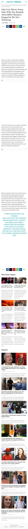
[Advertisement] (14, 45)
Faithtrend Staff (4, 441)
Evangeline (3, 371)
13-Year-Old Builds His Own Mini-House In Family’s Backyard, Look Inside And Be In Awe (13, 439)
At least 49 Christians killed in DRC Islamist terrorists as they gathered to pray (20, 286)
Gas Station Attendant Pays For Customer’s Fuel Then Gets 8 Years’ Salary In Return (13, 462)
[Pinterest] (14, 26)
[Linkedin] (20, 26)
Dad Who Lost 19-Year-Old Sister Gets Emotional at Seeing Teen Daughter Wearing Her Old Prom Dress (13, 487)
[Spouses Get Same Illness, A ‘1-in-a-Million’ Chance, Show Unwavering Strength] (20, 303)
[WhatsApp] (17, 26)
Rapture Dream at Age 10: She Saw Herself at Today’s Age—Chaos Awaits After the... (20, 332)
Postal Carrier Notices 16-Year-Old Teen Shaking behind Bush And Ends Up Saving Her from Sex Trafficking (13, 511)
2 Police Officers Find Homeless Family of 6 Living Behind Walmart (13, 415)
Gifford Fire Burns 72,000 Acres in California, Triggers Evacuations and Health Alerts (7, 309)
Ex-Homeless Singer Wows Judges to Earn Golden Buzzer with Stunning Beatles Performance (7, 332)
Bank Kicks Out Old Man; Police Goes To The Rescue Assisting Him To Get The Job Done (12, 392)
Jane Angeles (5, 22)
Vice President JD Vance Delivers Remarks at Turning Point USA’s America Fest (7, 286)
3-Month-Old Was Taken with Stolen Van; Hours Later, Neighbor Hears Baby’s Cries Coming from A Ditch (13, 368)
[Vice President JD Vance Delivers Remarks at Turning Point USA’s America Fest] (7, 280)
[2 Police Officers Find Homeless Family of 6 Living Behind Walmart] (14, 407)
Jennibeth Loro (4, 394)
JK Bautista (3, 418)
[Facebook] (7, 26)
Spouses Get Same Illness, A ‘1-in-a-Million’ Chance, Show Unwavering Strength (20, 309)
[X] (10, 26)
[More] (23, 26)
